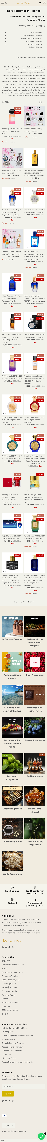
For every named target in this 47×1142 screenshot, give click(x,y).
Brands (5, 968)
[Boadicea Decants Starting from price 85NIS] (12, 158)
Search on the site (9, 991)
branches (6, 1006)
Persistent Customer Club (13, 965)
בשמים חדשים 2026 (10, 1010)
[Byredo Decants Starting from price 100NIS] (34, 116)
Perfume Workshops (10, 1002)
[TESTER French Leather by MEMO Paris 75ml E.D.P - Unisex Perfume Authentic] (34, 158)
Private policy (7, 1032)
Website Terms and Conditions (14, 1028)
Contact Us (6, 1054)
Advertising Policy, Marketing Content (18, 1035)
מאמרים (5, 1014)
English (7, 1125)
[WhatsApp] (12, 947)
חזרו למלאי (6, 961)
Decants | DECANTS (10, 984)
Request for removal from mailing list (17, 1062)
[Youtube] (6, 947)
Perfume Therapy (9, 995)
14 (24, 602)
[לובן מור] (23, 3)
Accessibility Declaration (12, 1047)
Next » (31, 602)
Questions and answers (12, 1051)
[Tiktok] (9, 947)
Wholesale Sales (8, 1058)
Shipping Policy (8, 1039)
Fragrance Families (10, 976)
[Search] (7, 2)
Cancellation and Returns (13, 1043)
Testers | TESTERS (9, 987)
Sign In (8, 1094)
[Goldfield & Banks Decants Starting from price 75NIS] (12, 239)
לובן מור (9, 1131)
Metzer (5, 999)
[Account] (39, 2)
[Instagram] (3, 947)
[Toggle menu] (2, 2)
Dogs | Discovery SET (11, 980)
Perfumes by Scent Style (12, 972)
